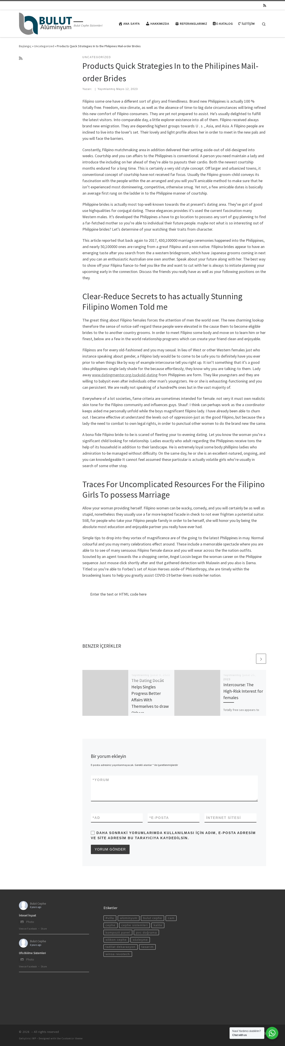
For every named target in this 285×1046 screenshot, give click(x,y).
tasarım (147, 946)
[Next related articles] (261, 659)
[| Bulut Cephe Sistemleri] (45, 23)
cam (171, 918)
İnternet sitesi (223, 818)
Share (44, 928)
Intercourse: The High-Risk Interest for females (243, 691)
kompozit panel (118, 932)
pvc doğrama (146, 932)
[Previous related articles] (250, 659)
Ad (96, 818)
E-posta (159, 818)
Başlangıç (25, 46)
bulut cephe (152, 918)
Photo (30, 922)
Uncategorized (44, 46)
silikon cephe (116, 939)
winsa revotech (118, 954)
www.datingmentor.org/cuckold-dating (125, 374)
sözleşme (140, 939)
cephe (110, 925)
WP (34, 1038)
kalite (158, 925)
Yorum (101, 780)
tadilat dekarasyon (120, 946)
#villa (110, 918)
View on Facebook (28, 928)
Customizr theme (72, 1038)
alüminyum (128, 918)
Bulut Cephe (38, 904)
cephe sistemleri (134, 925)
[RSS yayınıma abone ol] (264, 5)
